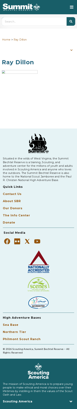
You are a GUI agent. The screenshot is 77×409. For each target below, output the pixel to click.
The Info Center (16, 215)
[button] (71, 7)
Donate (9, 222)
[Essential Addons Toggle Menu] (71, 50)
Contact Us (12, 194)
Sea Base (10, 325)
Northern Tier (14, 332)
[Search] (71, 21)
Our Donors (12, 208)
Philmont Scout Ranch (22, 339)
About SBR (12, 201)
